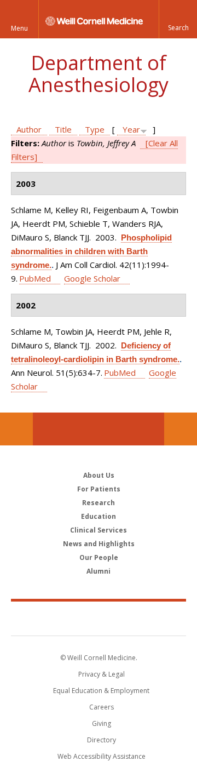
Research (98, 502)
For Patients (98, 489)
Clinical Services (98, 530)
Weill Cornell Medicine (98, 618)
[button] (178, 19)
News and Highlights (99, 543)
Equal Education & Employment (101, 690)
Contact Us (180, 429)
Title (63, 129)
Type (95, 129)
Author (29, 129)
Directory (101, 740)
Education (98, 516)
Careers (101, 707)
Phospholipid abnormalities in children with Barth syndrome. (91, 251)
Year (131, 129)
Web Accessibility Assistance (101, 756)
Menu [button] (19, 28)
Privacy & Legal (101, 674)
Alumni (98, 571)
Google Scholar (92, 278)
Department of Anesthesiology (98, 73)
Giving (101, 723)
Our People (98, 557)
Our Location (16, 429)
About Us (98, 475)
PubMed (35, 278)
